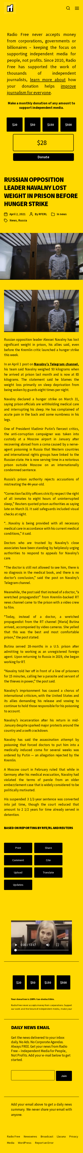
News (13, 220)
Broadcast (47, 1136)
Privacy (73, 1136)
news (63, 214)
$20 (14, 125)
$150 (50, 125)
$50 (32, 125)
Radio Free (13, 1136)
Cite (48, 860)
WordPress (24, 1143)
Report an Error (44, 1143)
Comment (18, 860)
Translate (48, 872)
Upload (18, 872)
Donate (43, 157)
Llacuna (61, 1136)
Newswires (30, 1136)
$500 (68, 125)
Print (18, 848)
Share (48, 848)
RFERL (43, 214)
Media (10, 1143)
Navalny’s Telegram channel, (56, 364)
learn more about (48, 79)
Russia (22, 220)
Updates (18, 885)
